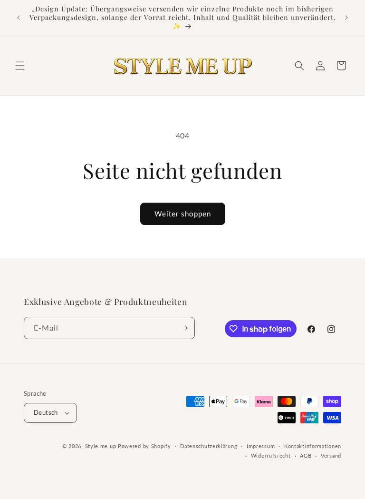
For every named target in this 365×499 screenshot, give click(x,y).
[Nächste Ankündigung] (346, 17)
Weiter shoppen (182, 213)
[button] (20, 65)
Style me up (100, 446)
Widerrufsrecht (271, 455)
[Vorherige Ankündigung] (18, 17)
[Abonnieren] (183, 328)
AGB (305, 455)
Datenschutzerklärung (208, 446)
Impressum (261, 446)
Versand (331, 455)
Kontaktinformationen (312, 446)
